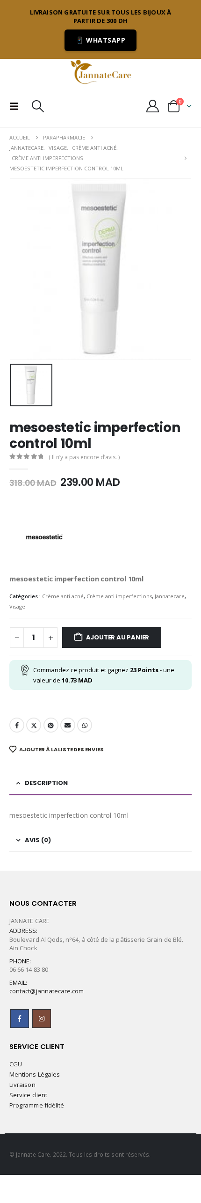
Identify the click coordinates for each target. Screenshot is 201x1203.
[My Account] (152, 106)
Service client (28, 1095)
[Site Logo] (100, 71)
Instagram (41, 1018)
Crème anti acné (63, 596)
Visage (17, 606)
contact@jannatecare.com (46, 991)
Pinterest (50, 725)
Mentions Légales (34, 1074)
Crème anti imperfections (119, 596)
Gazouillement (33, 725)
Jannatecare (170, 596)
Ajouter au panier (118, 637)
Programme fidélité (36, 1105)
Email (67, 725)
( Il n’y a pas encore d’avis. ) (84, 457)
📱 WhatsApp (100, 40)
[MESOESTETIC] (44, 538)
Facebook (16, 725)
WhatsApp (84, 725)
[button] (16, 106)
